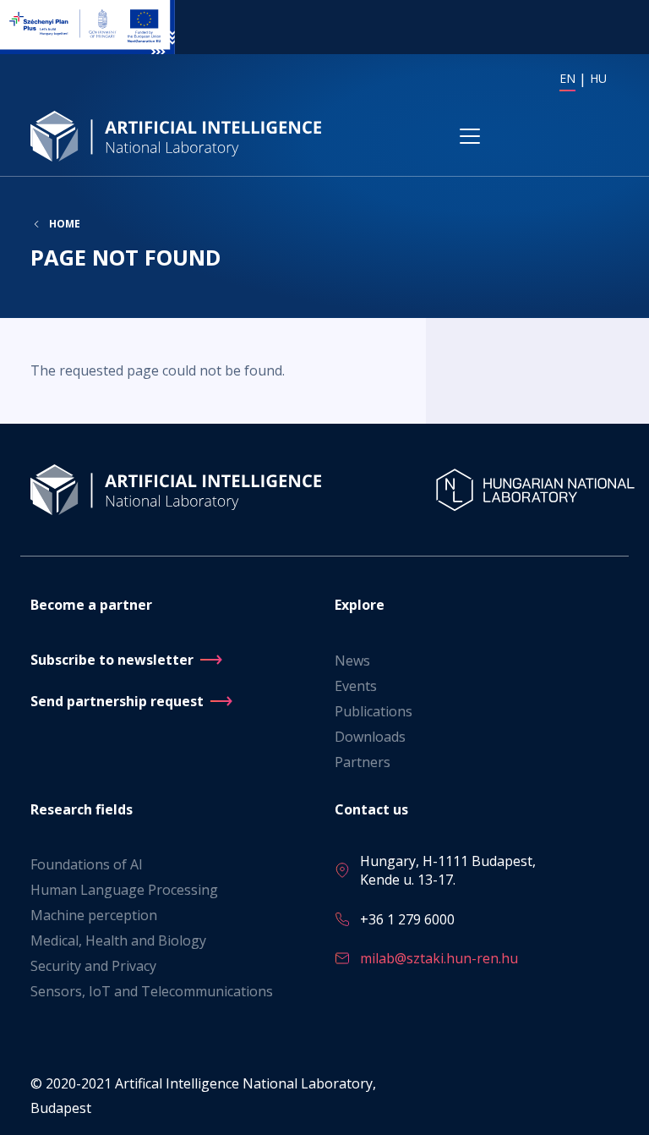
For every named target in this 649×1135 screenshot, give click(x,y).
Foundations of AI (86, 864)
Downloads (370, 736)
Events (356, 686)
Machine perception (93, 915)
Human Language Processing (124, 889)
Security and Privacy (93, 966)
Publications (373, 711)
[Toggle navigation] (470, 136)
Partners (362, 762)
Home (64, 224)
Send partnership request (117, 701)
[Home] (179, 135)
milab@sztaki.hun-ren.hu (439, 958)
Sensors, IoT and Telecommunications (151, 991)
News (352, 660)
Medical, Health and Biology (118, 940)
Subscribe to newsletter (112, 659)
